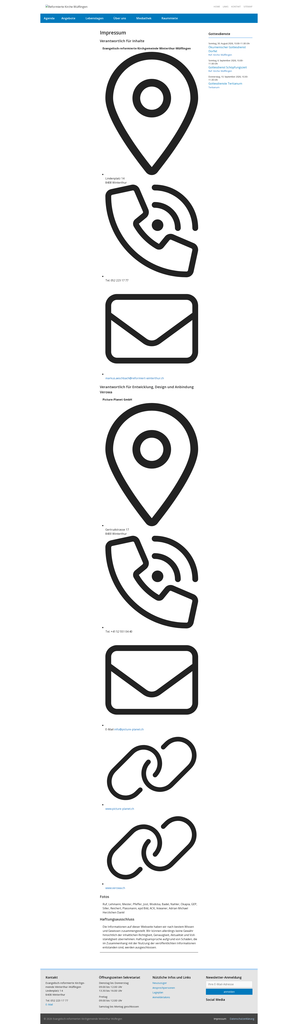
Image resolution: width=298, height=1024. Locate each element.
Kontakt (236, 6)
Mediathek (143, 18)
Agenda (49, 18)
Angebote (68, 18)
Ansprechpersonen (163, 987)
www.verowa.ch (115, 888)
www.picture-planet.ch (119, 809)
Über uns (119, 18)
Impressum (220, 1018)
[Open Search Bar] (252, 18)
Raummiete (169, 18)
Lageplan (157, 992)
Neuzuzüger (159, 983)
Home (217, 6)
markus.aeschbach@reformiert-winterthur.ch (134, 378)
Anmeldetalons (161, 997)
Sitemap (248, 6)
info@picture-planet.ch (129, 729)
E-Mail (49, 1004)
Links (226, 6)
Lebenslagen (94, 18)
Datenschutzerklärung (242, 1018)
